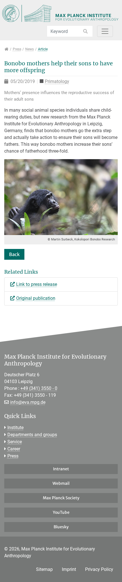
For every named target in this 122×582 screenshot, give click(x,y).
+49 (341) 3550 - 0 (38, 388)
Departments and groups (32, 434)
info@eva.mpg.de (27, 402)
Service (14, 441)
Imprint (69, 569)
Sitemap (44, 569)
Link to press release (36, 284)
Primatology (57, 81)
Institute (15, 427)
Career (13, 449)
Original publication (35, 298)
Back (14, 254)
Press (12, 456)
